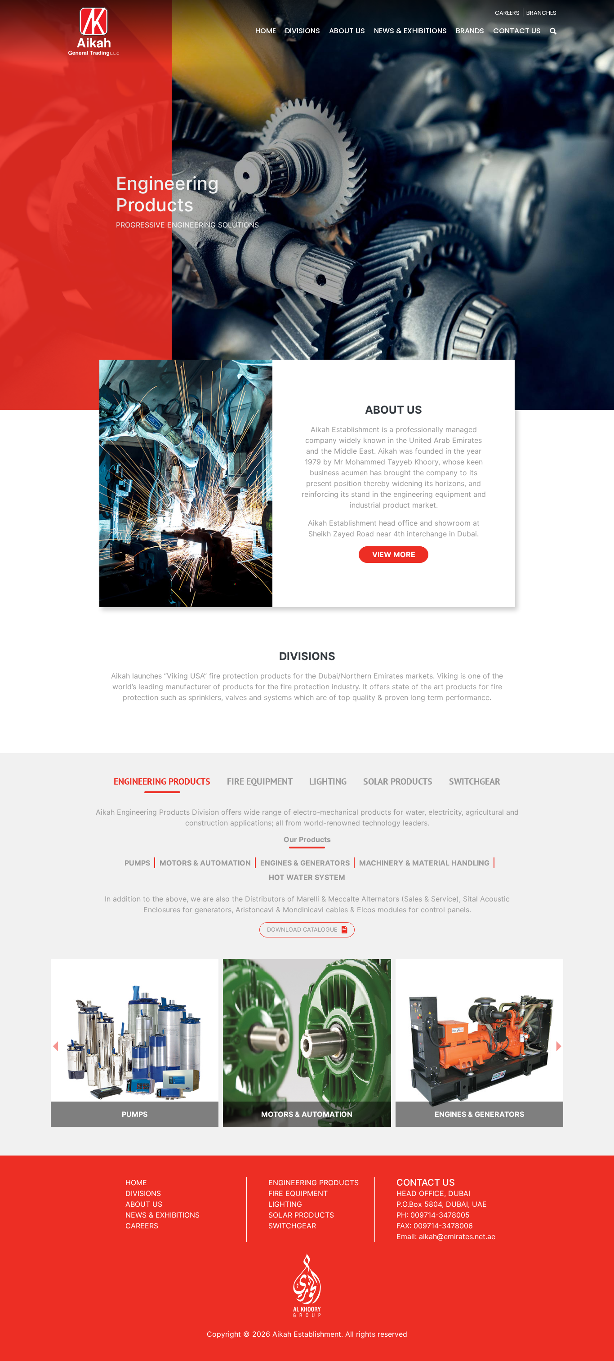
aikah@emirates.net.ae (457, 1196)
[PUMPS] (134, 1002)
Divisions (143, 1153)
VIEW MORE (393, 514)
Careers (141, 1186)
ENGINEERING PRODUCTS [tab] (162, 741)
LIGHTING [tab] (328, 741)
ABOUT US (347, 31)
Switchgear (292, 1186)
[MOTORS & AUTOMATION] (307, 1002)
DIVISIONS (302, 31)
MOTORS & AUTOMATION (205, 823)
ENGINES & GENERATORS (305, 823)
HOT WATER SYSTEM (307, 837)
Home (136, 1142)
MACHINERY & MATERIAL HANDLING (424, 823)
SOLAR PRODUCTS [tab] (397, 741)
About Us (143, 1164)
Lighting (285, 1164)
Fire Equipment (298, 1153)
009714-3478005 (440, 1175)
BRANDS (470, 31)
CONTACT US (517, 31)
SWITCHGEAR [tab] (474, 741)
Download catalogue (303, 890)
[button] (553, 31)
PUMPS (137, 823)
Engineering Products (313, 1142)
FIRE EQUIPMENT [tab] (260, 741)
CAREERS (507, 13)
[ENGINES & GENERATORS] (479, 1002)
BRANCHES (541, 13)
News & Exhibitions (162, 1175)
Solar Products (301, 1175)
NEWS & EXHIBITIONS (410, 31)
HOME (265, 31)
